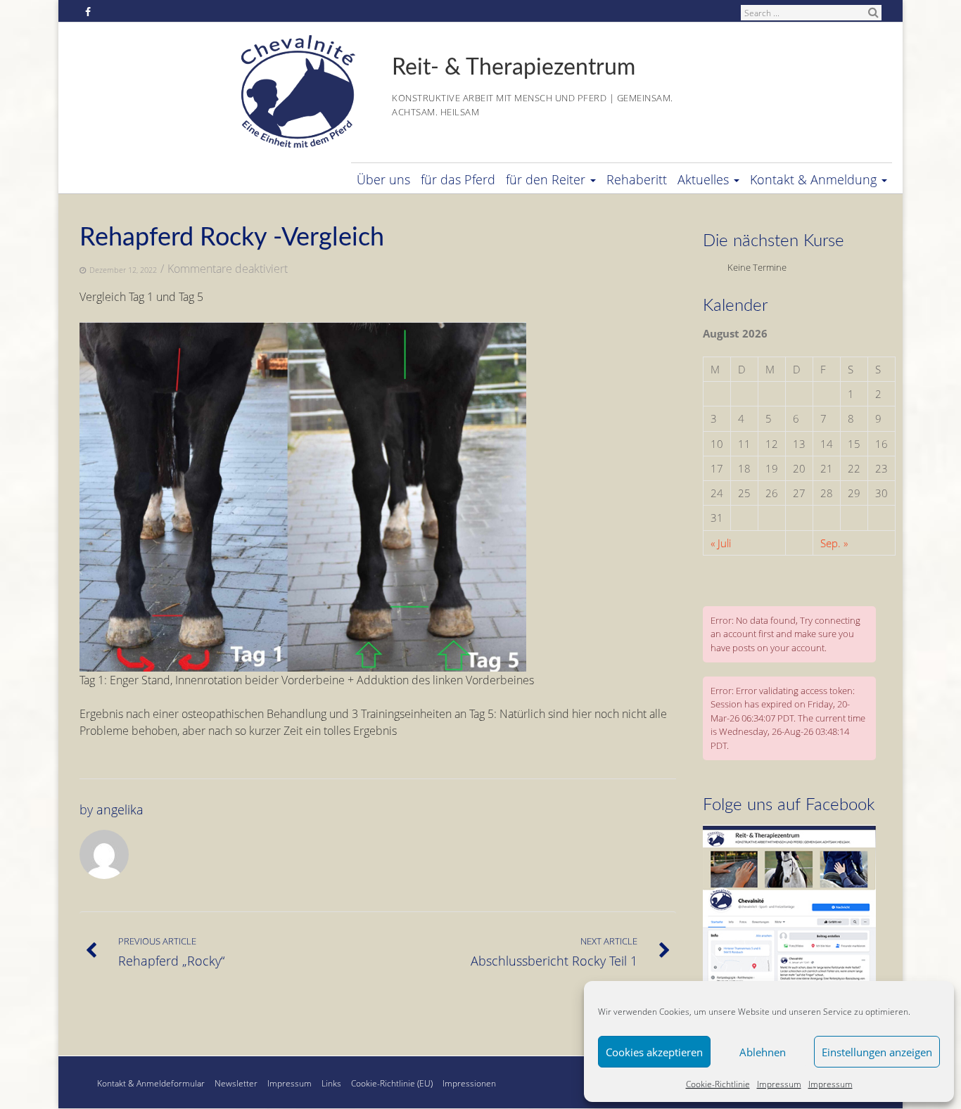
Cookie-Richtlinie (718, 1084)
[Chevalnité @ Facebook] (790, 831)
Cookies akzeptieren (654, 1052)
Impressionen (469, 1083)
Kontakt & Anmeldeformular (151, 1083)
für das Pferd (458, 179)
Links (331, 1083)
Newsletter (236, 1083)
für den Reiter (545, 179)
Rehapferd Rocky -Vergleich (231, 237)
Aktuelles (703, 179)
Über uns (383, 179)
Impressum (779, 1084)
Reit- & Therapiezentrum (513, 67)
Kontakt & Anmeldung (813, 179)
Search (873, 12)
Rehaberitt (636, 179)
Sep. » (834, 543)
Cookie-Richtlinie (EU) (392, 1083)
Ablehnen (762, 1052)
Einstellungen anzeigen (877, 1052)
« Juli (721, 543)
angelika (120, 809)
